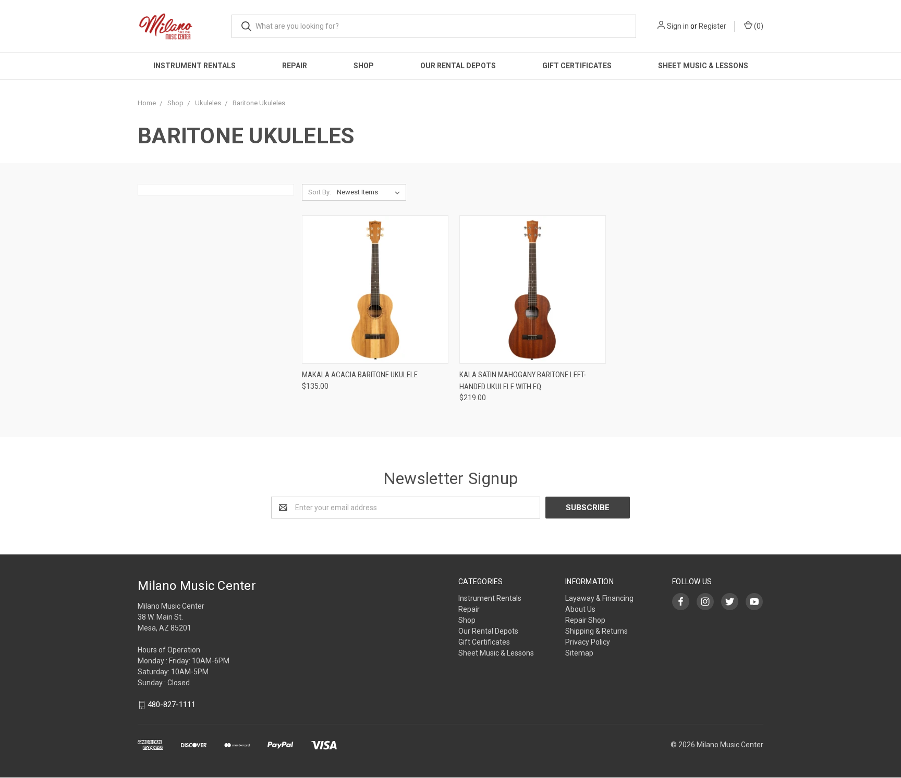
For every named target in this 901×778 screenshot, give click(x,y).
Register (712, 26)
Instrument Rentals (194, 65)
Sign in (678, 26)
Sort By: (319, 192)
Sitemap (579, 653)
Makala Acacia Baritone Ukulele (360, 374)
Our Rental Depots (458, 65)
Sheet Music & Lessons (703, 65)
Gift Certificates (577, 65)
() (757, 26)
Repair (294, 65)
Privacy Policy (587, 642)
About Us (580, 609)
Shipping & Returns (596, 631)
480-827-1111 (172, 705)
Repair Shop (585, 620)
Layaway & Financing (599, 598)
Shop (364, 65)
